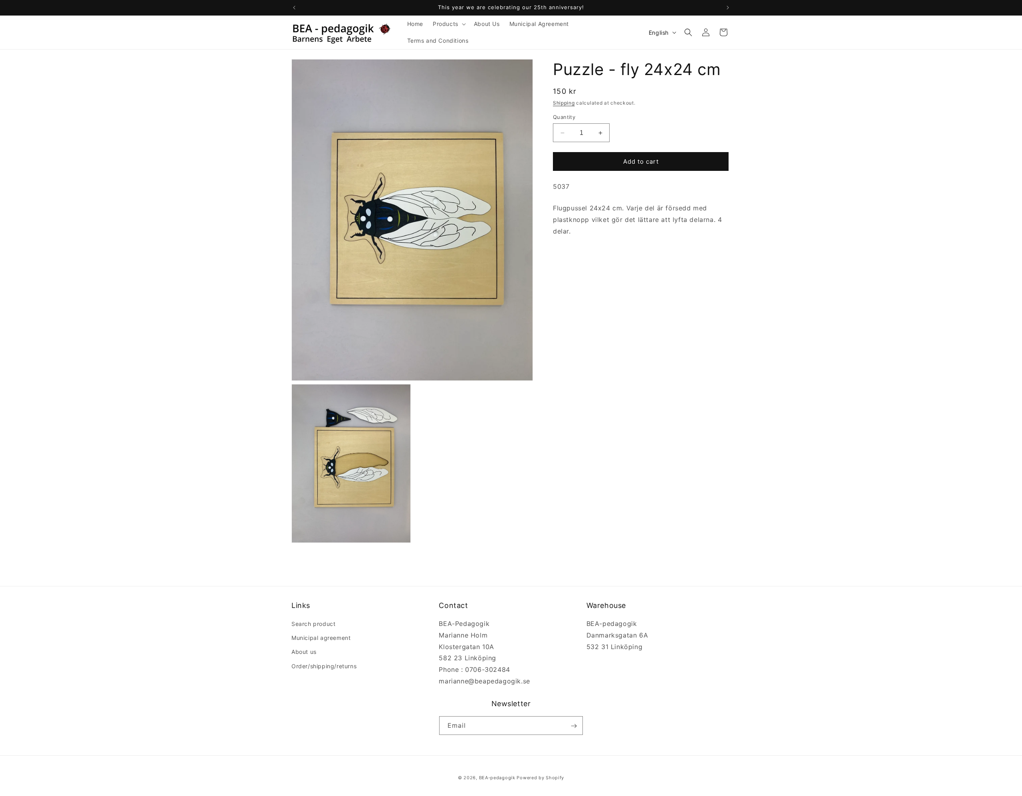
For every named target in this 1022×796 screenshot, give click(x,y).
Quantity (564, 117)
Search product (313, 623)
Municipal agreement (321, 638)
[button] (448, 24)
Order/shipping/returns (324, 666)
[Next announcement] (728, 7)
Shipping (564, 103)
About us (304, 652)
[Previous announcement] (294, 7)
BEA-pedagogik (497, 777)
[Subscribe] (573, 726)
